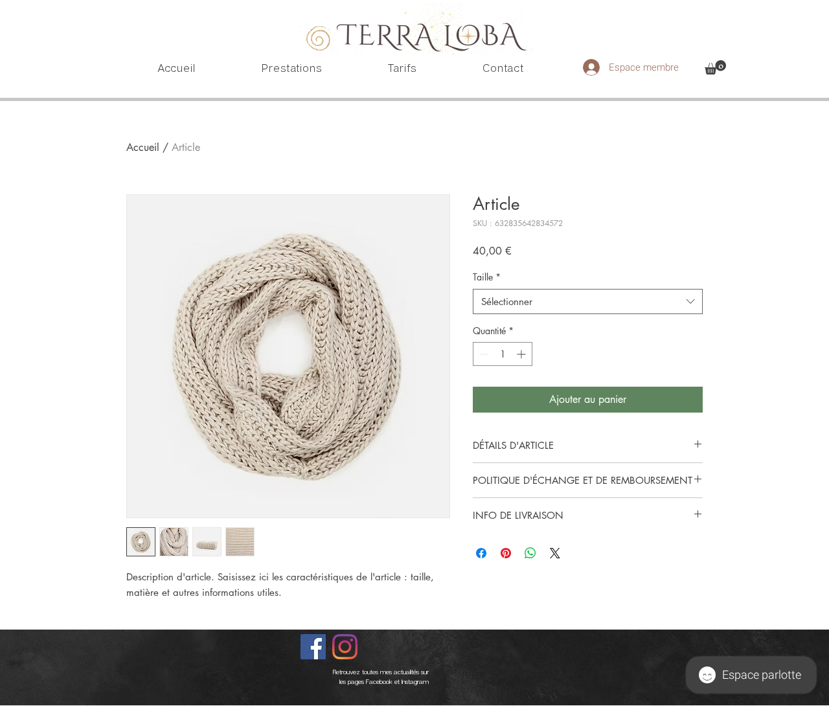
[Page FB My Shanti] (313, 646)
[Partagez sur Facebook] (481, 553)
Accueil (142, 147)
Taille (487, 277)
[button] (715, 67)
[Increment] (522, 354)
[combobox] (588, 301)
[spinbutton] (502, 354)
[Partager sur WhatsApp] (530, 553)
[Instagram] (345, 646)
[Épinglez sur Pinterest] (506, 553)
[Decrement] (483, 354)
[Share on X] (555, 553)
